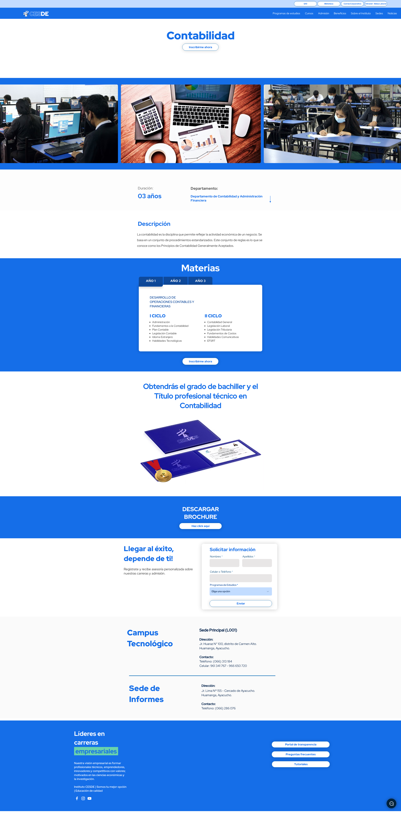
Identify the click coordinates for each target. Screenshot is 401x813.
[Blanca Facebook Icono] (77, 798)
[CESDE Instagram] (89, 798)
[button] (286, 13)
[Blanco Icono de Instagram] (83, 798)
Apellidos (247, 556)
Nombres (215, 556)
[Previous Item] (7, 123)
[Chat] (391, 803)
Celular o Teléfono (220, 571)
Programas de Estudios (223, 585)
